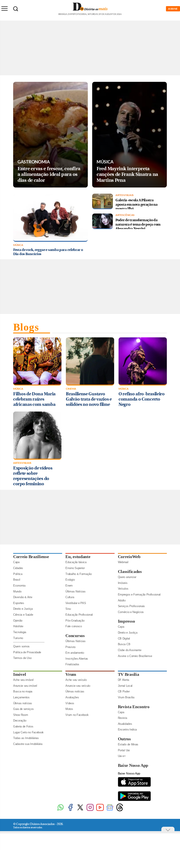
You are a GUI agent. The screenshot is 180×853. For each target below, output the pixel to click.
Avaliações (72, 697)
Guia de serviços (23, 709)
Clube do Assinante (129, 650)
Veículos (123, 588)
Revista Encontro (133, 706)
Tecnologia (19, 632)
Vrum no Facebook (76, 714)
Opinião (17, 620)
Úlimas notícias (22, 703)
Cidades (18, 568)
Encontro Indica (127, 729)
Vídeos (69, 703)
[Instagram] (90, 810)
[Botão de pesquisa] (15, 8)
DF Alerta (123, 679)
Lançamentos (21, 697)
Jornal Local (125, 685)
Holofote (18, 626)
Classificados (130, 571)
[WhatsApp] (60, 810)
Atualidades (125, 723)
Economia (19, 585)
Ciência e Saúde (23, 614)
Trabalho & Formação (78, 574)
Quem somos (21, 646)
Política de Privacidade (27, 652)
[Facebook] (70, 810)
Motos (69, 709)
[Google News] (110, 810)
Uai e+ (122, 756)
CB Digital (124, 638)
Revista (122, 718)
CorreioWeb (129, 556)
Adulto (122, 600)
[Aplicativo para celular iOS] (134, 786)
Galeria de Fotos (23, 726)
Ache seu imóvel (23, 679)
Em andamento (74, 652)
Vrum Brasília (126, 697)
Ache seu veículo (75, 679)
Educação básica (75, 562)
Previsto (70, 647)
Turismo (18, 638)
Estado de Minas (128, 744)
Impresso (126, 621)
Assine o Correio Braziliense (135, 656)
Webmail (123, 562)
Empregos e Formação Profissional (139, 594)
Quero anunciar (127, 577)
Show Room (20, 714)
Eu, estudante (77, 556)
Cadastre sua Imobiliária (27, 744)
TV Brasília (128, 674)
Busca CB (124, 644)
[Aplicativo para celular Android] (134, 800)
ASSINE (173, 8)
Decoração (19, 720)
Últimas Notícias (75, 591)
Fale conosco (73, 626)
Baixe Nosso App (133, 765)
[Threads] (120, 810)
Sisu (68, 608)
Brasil (16, 579)
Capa (16, 562)
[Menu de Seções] (4, 8)
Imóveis (123, 583)
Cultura (69, 597)
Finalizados (72, 664)
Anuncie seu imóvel (25, 685)
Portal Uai (124, 750)
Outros (124, 738)
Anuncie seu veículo (77, 685)
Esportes (18, 603)
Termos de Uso (22, 658)
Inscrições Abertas (76, 658)
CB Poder (124, 691)
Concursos (75, 635)
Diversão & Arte (22, 597)
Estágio (70, 579)
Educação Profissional (79, 614)
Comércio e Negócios (131, 612)
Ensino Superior (75, 568)
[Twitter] (80, 810)
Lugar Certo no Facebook (28, 732)
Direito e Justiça (23, 608)
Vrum (70, 674)
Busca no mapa (22, 691)
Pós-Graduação (74, 620)
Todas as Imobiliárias (26, 738)
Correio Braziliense (31, 556)
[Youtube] (100, 810)
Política (17, 574)
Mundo (17, 591)
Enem (69, 585)
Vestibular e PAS (75, 603)
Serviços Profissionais (131, 606)
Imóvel (19, 674)
